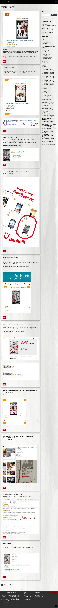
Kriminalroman (49, 121)
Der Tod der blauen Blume (48, 46)
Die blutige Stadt (47, 111)
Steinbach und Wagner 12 (48, 75)
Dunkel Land (45, 47)
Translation (45, 88)
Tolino (43, 87)
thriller (46, 140)
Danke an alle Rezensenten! (12, 494)
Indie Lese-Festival (46, 115)
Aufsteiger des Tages (10, 258)
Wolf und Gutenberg (47, 95)
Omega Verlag (45, 68)
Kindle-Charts (47, 118)
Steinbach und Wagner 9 (48, 84)
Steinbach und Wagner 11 (48, 73)
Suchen (54, 14)
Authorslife (44, 105)
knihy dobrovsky (46, 54)
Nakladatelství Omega (47, 64)
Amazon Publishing (46, 42)
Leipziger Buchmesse (47, 57)
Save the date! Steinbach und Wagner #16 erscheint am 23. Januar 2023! (49, 27)
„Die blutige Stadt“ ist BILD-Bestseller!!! (18, 324)
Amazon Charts (44, 102)
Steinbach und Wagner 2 (48, 79)
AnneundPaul (51, 102)
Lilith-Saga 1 (45, 62)
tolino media (45, 141)
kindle (51, 116)
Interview (44, 51)
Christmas (44, 43)
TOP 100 (51, 141)
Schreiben (45, 132)
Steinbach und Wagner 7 (48, 81)
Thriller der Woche (53, 140)
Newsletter (45, 66)
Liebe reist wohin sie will (49, 60)
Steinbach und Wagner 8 (48, 83)
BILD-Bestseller (47, 108)
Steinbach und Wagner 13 (48, 76)
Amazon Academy (46, 40)
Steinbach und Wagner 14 (48, 77)
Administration (39, 596)
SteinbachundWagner (46, 138)
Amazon (43, 39)
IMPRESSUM (37, 595)
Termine (52, 138)
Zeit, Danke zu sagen (10, 138)
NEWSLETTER (27, 599)
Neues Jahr (44, 65)
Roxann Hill (7, 2)
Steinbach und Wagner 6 (48, 80)
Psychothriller (52, 128)
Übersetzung (45, 90)
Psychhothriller (45, 128)
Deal (53, 109)
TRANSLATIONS (27, 596)
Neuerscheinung (48, 127)
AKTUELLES (26, 598)
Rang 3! (5, 49)
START (25, 592)
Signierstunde (45, 134)
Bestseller (7, 544)
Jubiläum (44, 53)
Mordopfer (53, 124)
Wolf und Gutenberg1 (45, 144)
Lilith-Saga (45, 61)
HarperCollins (45, 50)
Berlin (48, 105)
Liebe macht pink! (46, 58)
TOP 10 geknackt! (8, 68)
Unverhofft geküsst (47, 92)
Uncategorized (45, 91)
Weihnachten (45, 94)
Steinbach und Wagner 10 (48, 72)
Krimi (44, 119)
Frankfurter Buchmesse (48, 49)
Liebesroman (48, 122)
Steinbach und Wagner (47, 69)
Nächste (11, 584)
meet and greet (46, 124)
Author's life (52, 104)
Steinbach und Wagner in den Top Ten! (16, 171)
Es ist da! (44, 24)
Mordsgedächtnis (47, 125)
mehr (4, 61)
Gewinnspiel (46, 114)
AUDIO (25, 595)
